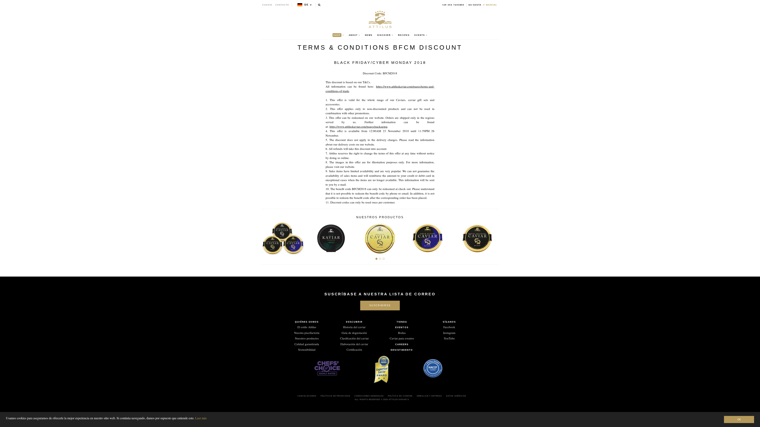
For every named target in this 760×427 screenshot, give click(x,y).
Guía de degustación (354, 333)
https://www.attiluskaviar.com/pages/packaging (359, 126)
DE (306, 4)
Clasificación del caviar (354, 338)
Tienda (402, 322)
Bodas (402, 333)
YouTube (449, 338)
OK (739, 419)
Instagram (449, 333)
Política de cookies (400, 396)
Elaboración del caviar (354, 344)
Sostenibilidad (306, 349)
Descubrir (354, 322)
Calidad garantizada (306, 344)
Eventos (401, 327)
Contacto (282, 5)
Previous (265, 237)
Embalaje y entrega (429, 396)
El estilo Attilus (306, 327)
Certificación (354, 349)
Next (494, 237)
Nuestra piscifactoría (306, 333)
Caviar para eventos (402, 338)
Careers (402, 344)
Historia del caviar (354, 327)
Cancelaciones (306, 396)
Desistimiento (402, 350)
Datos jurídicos (456, 396)
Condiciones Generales (369, 396)
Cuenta (267, 5)
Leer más (201, 418)
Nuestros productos (307, 338)
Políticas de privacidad (335, 396)
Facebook (449, 327)
